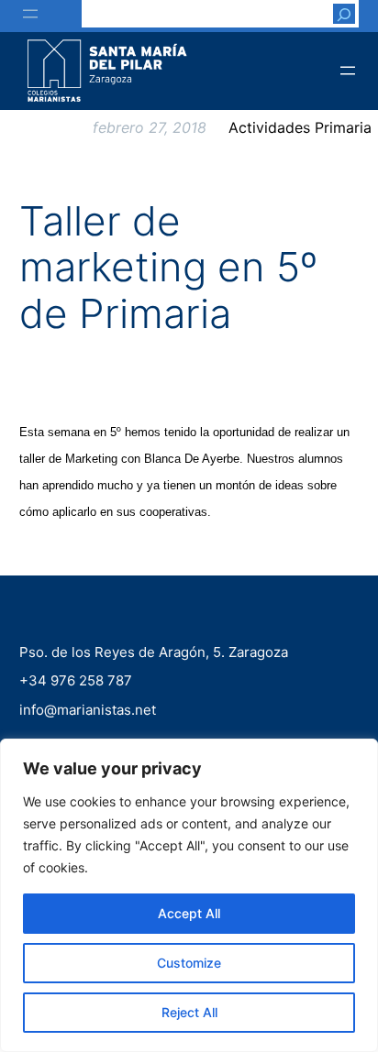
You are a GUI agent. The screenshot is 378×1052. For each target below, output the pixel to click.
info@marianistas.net (87, 709)
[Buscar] (344, 14)
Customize (189, 962)
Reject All (189, 1012)
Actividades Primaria (300, 127)
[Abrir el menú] (30, 14)
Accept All (189, 913)
